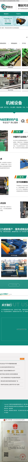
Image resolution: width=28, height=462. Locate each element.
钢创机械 (11, 408)
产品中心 (18, 14)
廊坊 (21, 410)
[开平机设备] (14, 247)
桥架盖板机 (16, 27)
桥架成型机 (7, 27)
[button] (13, 25)
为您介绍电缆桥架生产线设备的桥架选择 (10, 377)
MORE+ (22, 358)
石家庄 (6, 412)
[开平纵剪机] (14, 268)
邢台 (23, 410)
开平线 (24, 43)
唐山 (25, 410)
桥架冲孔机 (12, 27)
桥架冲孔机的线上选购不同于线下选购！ (10, 384)
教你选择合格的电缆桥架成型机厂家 (9, 381)
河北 (19, 410)
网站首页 (6, 14)
